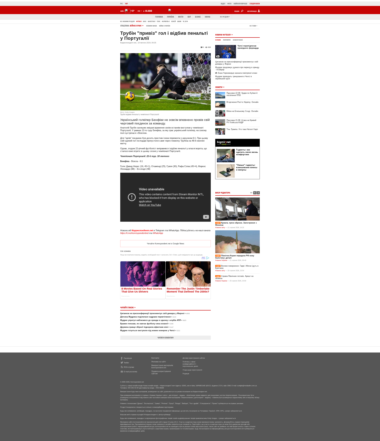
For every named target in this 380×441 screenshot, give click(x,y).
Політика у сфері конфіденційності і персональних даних (190, 364)
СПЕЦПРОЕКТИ (255, 3)
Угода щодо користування (192, 370)
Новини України (221, 260)
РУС (121, 3)
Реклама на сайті (158, 362)
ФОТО (229, 3)
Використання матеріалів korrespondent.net (162, 366)
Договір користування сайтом (194, 358)
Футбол (138, 21)
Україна (170, 16)
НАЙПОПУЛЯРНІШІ (240, 3)
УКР (126, 3)
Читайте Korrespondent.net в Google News (165, 243)
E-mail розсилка (130, 372)
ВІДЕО (223, 3)
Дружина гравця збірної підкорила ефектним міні (147, 327)
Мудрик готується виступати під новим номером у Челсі (150, 330)
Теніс (158, 21)
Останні (218, 40)
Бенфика (127, 251)
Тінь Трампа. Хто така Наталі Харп (242, 129)
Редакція (186, 373)
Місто (180, 16)
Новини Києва (151, 26)
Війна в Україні (164, 26)
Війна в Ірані (150, 25)
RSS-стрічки (129, 367)
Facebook (128, 358)
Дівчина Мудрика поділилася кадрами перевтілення (148, 317)
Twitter (126, 363)
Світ (189, 16)
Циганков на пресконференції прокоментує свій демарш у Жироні (155, 313)
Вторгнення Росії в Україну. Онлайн (242, 102)
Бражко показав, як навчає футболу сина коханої (146, 324)
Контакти (155, 358)
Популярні (227, 40)
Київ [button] (122, 11)
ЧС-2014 (185, 21)
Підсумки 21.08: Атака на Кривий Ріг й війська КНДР (241, 121)
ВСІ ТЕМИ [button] (253, 26)
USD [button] (139, 11)
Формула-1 (166, 21)
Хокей (173, 21)
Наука (207, 16)
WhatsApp (158, 233)
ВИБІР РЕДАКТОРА (222, 192)
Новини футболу (223, 34)
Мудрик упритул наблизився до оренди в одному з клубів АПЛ (153, 320)
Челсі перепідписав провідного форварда (248, 47)
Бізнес (198, 16)
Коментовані (238, 40)
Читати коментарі (165, 337)
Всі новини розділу (127, 21)
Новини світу (220, 227)
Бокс (144, 21)
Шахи (179, 21)
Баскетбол (151, 21)
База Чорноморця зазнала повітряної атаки (237, 73)
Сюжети (218, 87)
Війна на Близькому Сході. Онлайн (242, 111)
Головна (159, 16)
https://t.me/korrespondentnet (134, 233)
